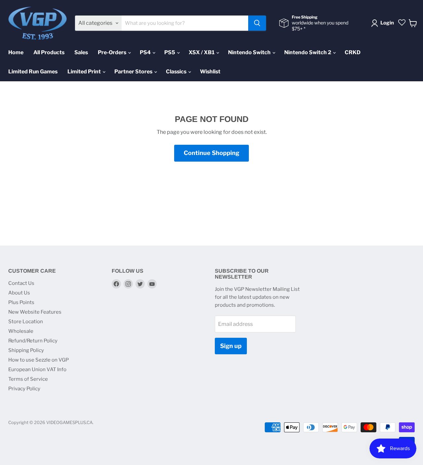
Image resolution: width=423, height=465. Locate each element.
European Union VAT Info (37, 369)
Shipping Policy (26, 350)
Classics (176, 71)
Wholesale (20, 331)
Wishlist (210, 71)
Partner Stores (133, 71)
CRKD (353, 52)
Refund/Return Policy (33, 341)
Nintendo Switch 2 (308, 52)
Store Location (25, 322)
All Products (48, 52)
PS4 (146, 52)
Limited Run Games (33, 71)
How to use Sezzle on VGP (38, 360)
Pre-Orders (112, 52)
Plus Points (21, 302)
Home (15, 52)
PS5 (170, 52)
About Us (19, 293)
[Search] (257, 23)
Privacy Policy (24, 389)
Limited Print (84, 71)
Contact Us (21, 283)
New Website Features (34, 312)
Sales (81, 52)
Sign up (231, 345)
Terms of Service (28, 379)
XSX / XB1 (202, 52)
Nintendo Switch (250, 52)
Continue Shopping (211, 152)
